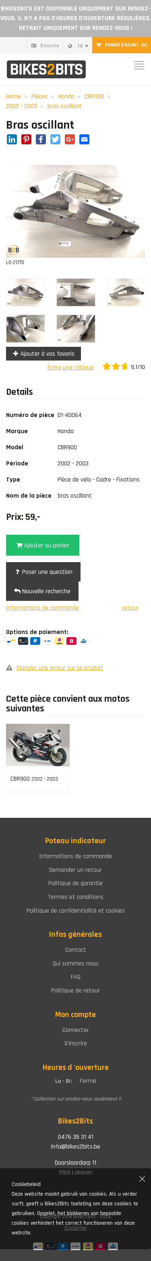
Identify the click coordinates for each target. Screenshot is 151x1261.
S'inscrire (49, 46)
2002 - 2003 (21, 106)
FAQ (76, 977)
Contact (75, 950)
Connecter (75, 1030)
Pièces (39, 96)
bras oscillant (65, 106)
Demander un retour (75, 870)
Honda (66, 96)
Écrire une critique (70, 367)
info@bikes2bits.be (75, 1146)
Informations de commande (42, 608)
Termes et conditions (75, 897)
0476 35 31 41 (75, 1137)
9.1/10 (137, 367)
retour (130, 608)
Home (13, 96)
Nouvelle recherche (45, 591)
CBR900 (94, 96)
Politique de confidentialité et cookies (76, 911)
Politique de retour (75, 990)
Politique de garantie (75, 883)
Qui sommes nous (76, 963)
